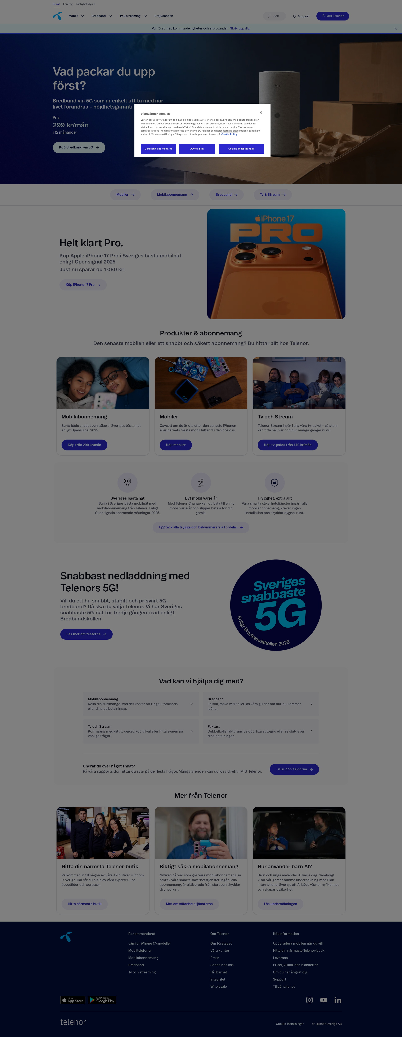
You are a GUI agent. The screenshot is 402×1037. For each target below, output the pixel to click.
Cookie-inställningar (241, 149)
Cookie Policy (229, 134)
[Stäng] (260, 112)
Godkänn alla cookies (158, 149)
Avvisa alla (197, 149)
